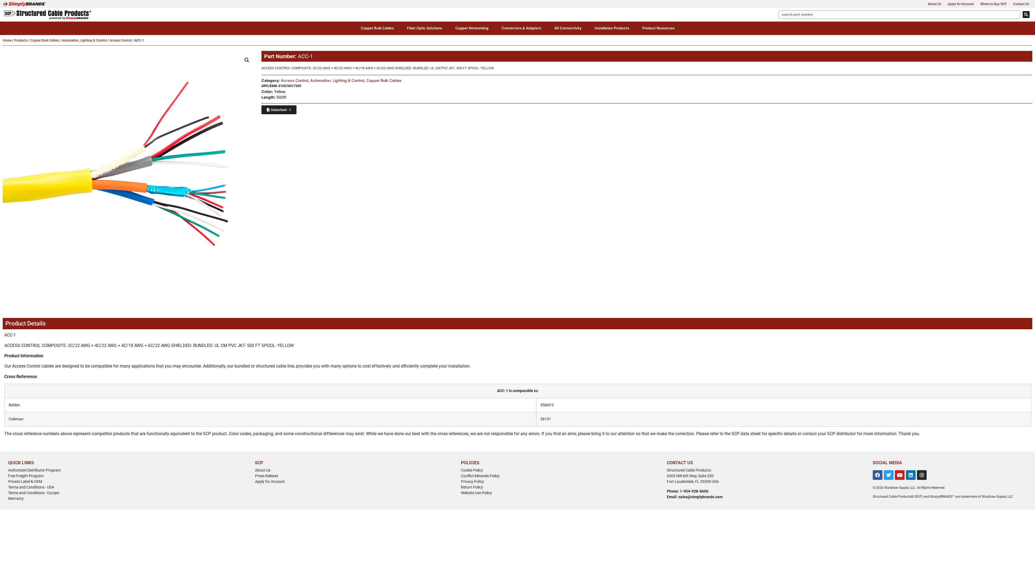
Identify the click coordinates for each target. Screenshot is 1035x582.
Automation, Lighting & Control (84, 40)
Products (20, 40)
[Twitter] (888, 475)
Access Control (121, 40)
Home (7, 40)
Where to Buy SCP (993, 4)
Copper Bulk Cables (44, 40)
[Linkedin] (911, 475)
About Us (934, 4)
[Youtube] (900, 475)
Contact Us (1021, 4)
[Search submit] (1026, 14)
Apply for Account (961, 4)
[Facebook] (877, 475)
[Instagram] (922, 475)
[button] (377, 28)
